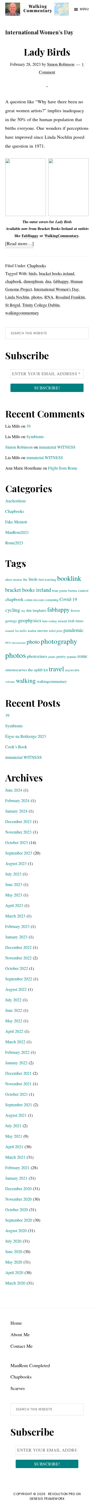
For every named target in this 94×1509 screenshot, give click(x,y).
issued (9, 630)
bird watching (47, 579)
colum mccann (34, 600)
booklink (69, 578)
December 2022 (18, 947)
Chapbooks (36, 265)
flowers (75, 610)
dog (23, 611)
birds (33, 273)
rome (82, 656)
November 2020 (18, 1199)
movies (42, 630)
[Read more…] (19, 244)
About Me (20, 1334)
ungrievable (72, 670)
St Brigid (12, 305)
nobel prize (55, 631)
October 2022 (16, 968)
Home (16, 1323)
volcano (10, 682)
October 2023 (16, 842)
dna (48, 281)
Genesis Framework (47, 1498)
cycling (12, 609)
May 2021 (13, 1136)
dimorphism (33, 281)
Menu (84, 9)
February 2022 (17, 1052)
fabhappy (60, 281)
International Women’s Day (56, 289)
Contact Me (21, 1346)
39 (28, 426)
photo (33, 641)
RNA (49, 297)
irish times (75, 620)
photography (59, 641)
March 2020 (15, 1283)
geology (11, 620)
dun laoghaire (36, 610)
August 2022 (16, 989)
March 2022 (15, 1041)
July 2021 (13, 1125)
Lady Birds (47, 51)
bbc (25, 579)
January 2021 (16, 1178)
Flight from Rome (62, 468)
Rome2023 (14, 542)
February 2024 (17, 800)
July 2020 (13, 1241)
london (32, 631)
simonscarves (16, 669)
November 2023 (18, 832)
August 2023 (16, 863)
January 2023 (16, 936)
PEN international (15, 643)
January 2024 (16, 811)
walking (26, 680)
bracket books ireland (56, 273)
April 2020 (14, 1272)
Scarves (17, 1388)
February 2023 (17, 926)
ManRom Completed (30, 1365)
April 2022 (14, 1031)
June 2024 (13, 790)
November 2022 (18, 957)
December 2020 (18, 1188)
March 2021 (15, 1157)
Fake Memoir (16, 521)
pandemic (73, 629)
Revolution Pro (61, 1494)
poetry (61, 656)
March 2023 (15, 916)
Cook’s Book (16, 746)
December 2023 (18, 821)
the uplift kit (38, 669)
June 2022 (13, 1010)
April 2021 (14, 1146)
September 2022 (18, 978)
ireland (62, 621)
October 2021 (16, 1094)
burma (72, 590)
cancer (83, 590)
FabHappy (30, 235)
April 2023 (14, 905)
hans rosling (49, 621)
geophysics (29, 620)
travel (56, 668)
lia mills (21, 630)
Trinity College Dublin (41, 305)
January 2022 (16, 1062)
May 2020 (13, 1262)
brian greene (59, 590)
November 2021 (18, 1083)
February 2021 (17, 1167)
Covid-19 (68, 599)
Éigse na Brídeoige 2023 (25, 736)
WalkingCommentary (61, 235)
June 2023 (13, 884)
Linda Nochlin (17, 297)
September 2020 (18, 1220)
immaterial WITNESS (57, 447)
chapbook (13, 281)
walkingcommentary (22, 312)
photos (36, 297)
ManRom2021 (17, 532)
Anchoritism (15, 500)
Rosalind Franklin (70, 297)
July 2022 (13, 999)
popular (72, 656)
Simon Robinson (19, 447)
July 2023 (13, 874)
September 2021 (18, 1104)
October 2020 (16, 1209)
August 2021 (16, 1115)
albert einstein (13, 580)
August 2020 (16, 1230)
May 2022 (13, 1020)
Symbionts (35, 436)
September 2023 (18, 853)
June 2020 (13, 1251)
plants (51, 657)
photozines (37, 656)
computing (51, 600)
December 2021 (18, 1073)
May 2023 (13, 895)
